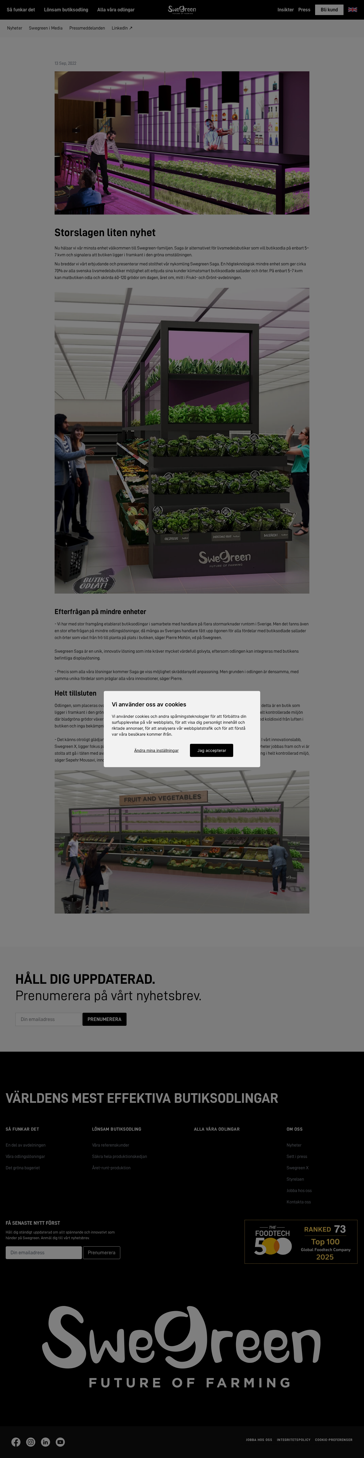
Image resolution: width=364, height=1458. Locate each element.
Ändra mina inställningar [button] (156, 750)
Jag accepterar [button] (211, 750)
